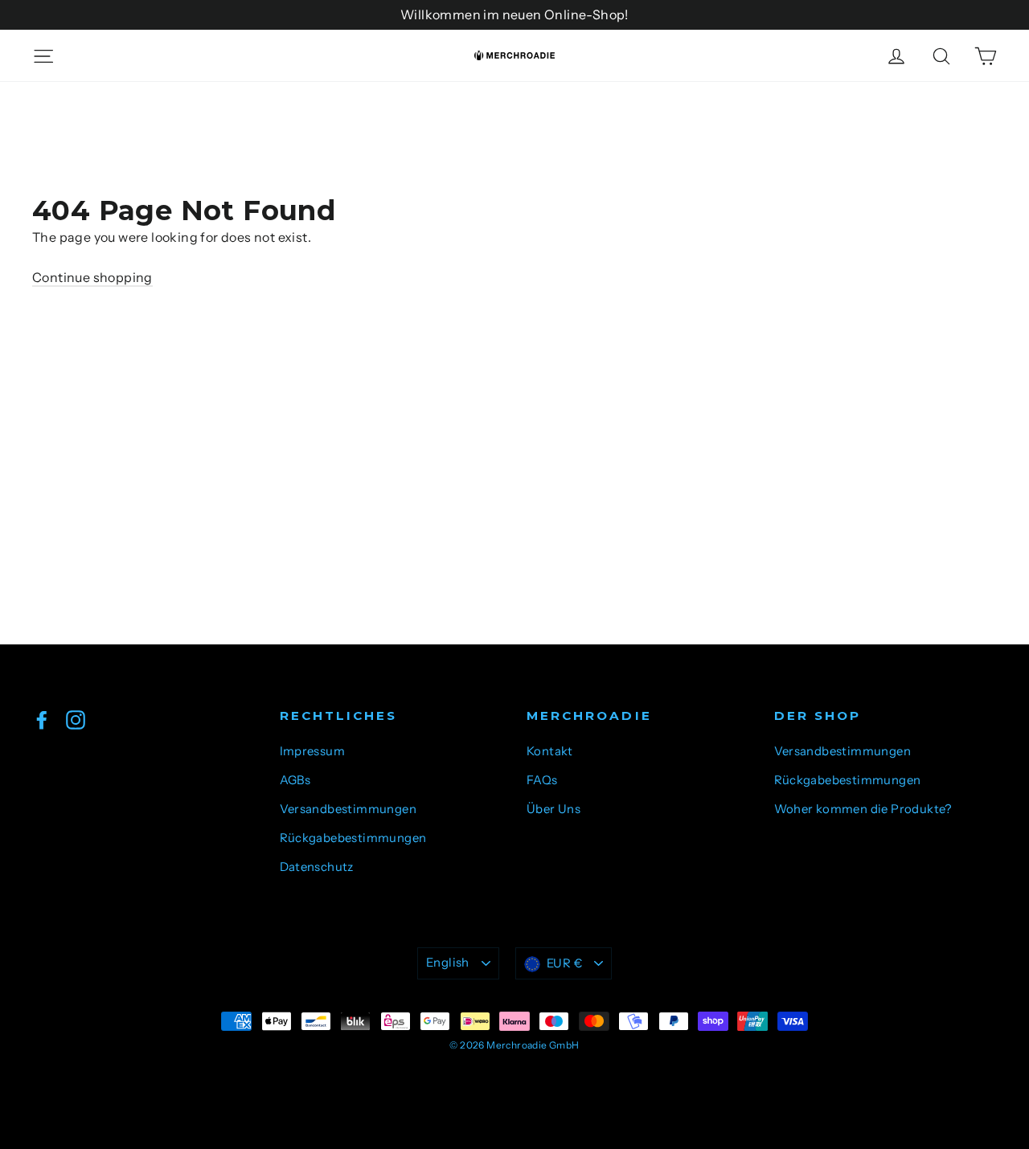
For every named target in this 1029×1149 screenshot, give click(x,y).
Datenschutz (317, 867)
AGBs (295, 780)
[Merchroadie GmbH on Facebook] (41, 719)
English (447, 962)
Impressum (313, 751)
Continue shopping (92, 277)
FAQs (542, 780)
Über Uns (553, 809)
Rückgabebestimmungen (353, 838)
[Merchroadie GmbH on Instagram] (75, 719)
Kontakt (550, 751)
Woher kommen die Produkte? (863, 809)
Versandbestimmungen (348, 809)
